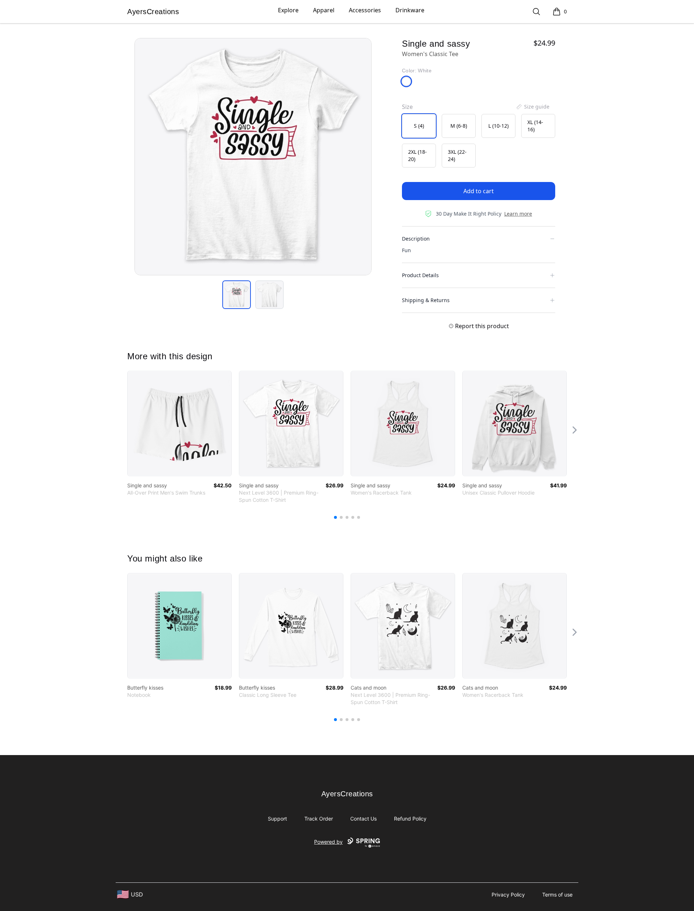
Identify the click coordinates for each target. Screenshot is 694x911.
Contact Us (363, 818)
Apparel (323, 10)
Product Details (420, 275)
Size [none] (407, 107)
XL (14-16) (535, 126)
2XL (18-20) (417, 155)
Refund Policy (410, 818)
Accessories (365, 10)
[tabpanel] (253, 156)
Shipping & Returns (426, 300)
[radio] (419, 126)
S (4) (419, 125)
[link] (179, 423)
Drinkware (409, 10)
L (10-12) (498, 125)
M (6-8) (458, 125)
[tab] (236, 294)
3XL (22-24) (457, 155)
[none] (532, 106)
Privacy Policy (508, 894)
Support (277, 818)
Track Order (318, 818)
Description (416, 238)
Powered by (328, 842)
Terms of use (557, 894)
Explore (288, 10)
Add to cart (478, 191)
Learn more (518, 213)
